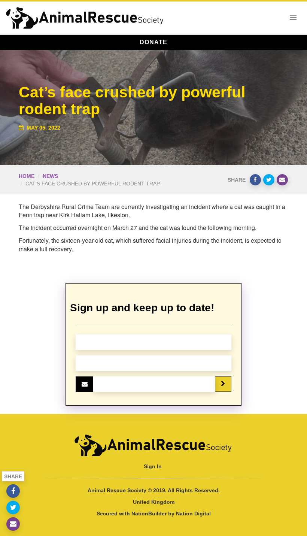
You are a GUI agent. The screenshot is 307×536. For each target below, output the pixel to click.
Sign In (153, 466)
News (50, 176)
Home (26, 176)
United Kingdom (153, 502)
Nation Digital (193, 514)
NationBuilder (149, 514)
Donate (153, 42)
